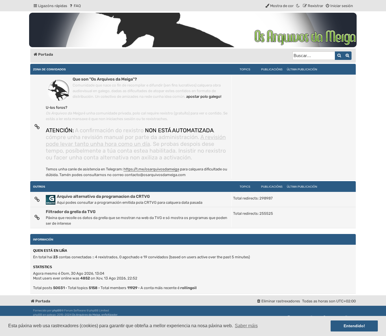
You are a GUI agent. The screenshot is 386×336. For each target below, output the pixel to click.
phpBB (56, 310)
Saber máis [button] (246, 325)
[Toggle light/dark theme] (298, 6)
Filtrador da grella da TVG (71, 211)
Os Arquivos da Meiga (86, 315)
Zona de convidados (49, 69)
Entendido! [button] (354, 326)
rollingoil (188, 288)
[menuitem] (75, 6)
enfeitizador (109, 315)
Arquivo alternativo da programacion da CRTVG (103, 196)
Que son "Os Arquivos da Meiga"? (105, 79)
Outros (39, 186)
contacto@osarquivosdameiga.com (155, 175)
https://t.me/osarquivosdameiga (151, 169)
